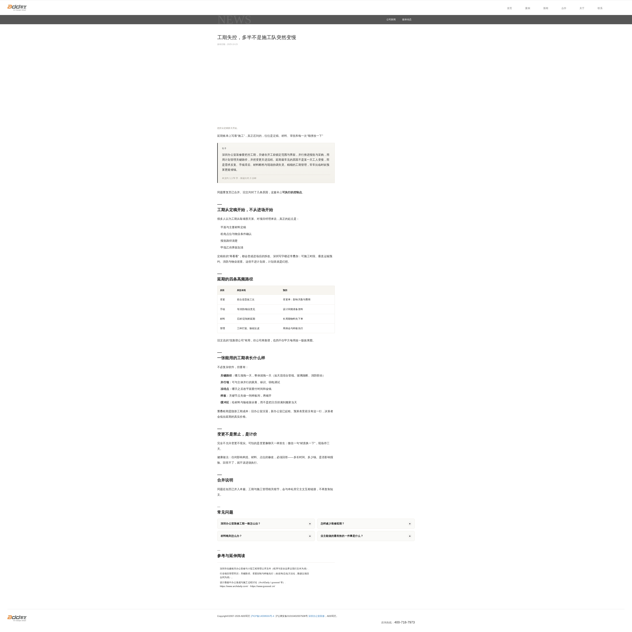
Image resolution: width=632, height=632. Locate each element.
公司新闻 (391, 19)
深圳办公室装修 (316, 616)
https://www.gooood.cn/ (262, 586)
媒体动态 (406, 19)
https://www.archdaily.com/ (234, 586)
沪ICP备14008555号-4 (262, 616)
